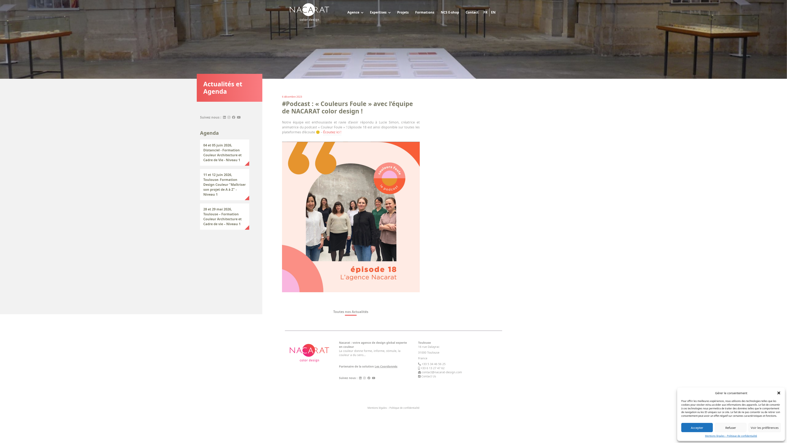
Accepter (697, 428)
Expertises (378, 12)
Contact (472, 12)
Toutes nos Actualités (350, 311)
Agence (353, 12)
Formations (424, 12)
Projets (403, 12)
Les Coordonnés (386, 366)
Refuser (730, 428)
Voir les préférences (765, 428)
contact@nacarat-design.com (442, 372)
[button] (779, 393)
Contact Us (428, 376)
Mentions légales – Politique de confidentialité (731, 436)
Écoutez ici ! (332, 132)
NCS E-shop (450, 12)
